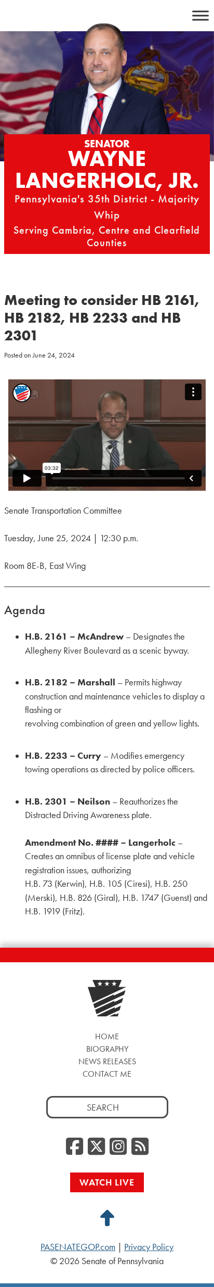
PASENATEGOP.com (78, 1247)
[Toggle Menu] (200, 15)
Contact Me (107, 1073)
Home (107, 1036)
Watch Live (107, 1182)
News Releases (107, 1061)
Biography (107, 1048)
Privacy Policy (148, 1247)
